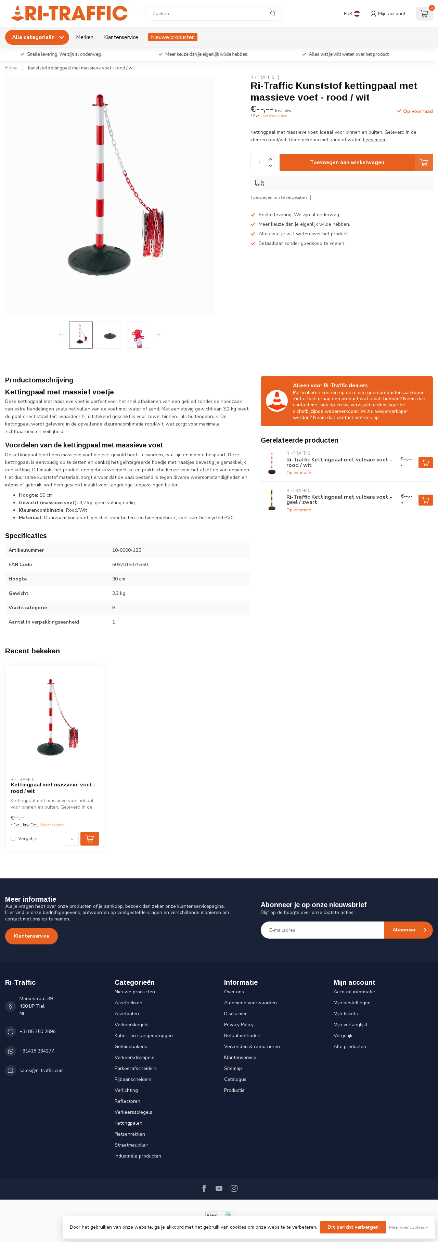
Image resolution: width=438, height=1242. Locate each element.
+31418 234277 (37, 1051)
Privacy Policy (239, 1024)
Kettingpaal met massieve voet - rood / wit (53, 788)
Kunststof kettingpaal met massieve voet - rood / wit (81, 68)
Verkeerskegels (132, 1024)
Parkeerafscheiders (136, 1068)
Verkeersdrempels (134, 1057)
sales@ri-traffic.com (42, 1070)
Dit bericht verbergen (353, 1227)
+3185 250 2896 (37, 1031)
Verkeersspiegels (133, 1112)
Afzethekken (128, 1002)
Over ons (234, 992)
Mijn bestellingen (352, 1002)
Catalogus (235, 1079)
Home (11, 68)
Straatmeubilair (131, 1145)
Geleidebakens (131, 1046)
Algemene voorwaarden (250, 1002)
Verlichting (126, 1090)
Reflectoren (127, 1101)
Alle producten (350, 1046)
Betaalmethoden (242, 1035)
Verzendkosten (275, 116)
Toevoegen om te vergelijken (278, 197)
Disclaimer (235, 1013)
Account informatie (354, 992)
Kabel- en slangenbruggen (144, 1035)
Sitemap (233, 1068)
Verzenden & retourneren (252, 1046)
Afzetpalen (127, 1013)
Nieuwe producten (173, 37)
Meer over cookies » (408, 1227)
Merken (84, 37)
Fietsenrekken (130, 1134)
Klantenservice (120, 37)
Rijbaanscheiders (133, 1079)
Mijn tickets (346, 1013)
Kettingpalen (128, 1123)
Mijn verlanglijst (351, 1024)
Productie (234, 1090)
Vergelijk (27, 838)
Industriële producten (138, 1156)
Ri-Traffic (262, 77)
